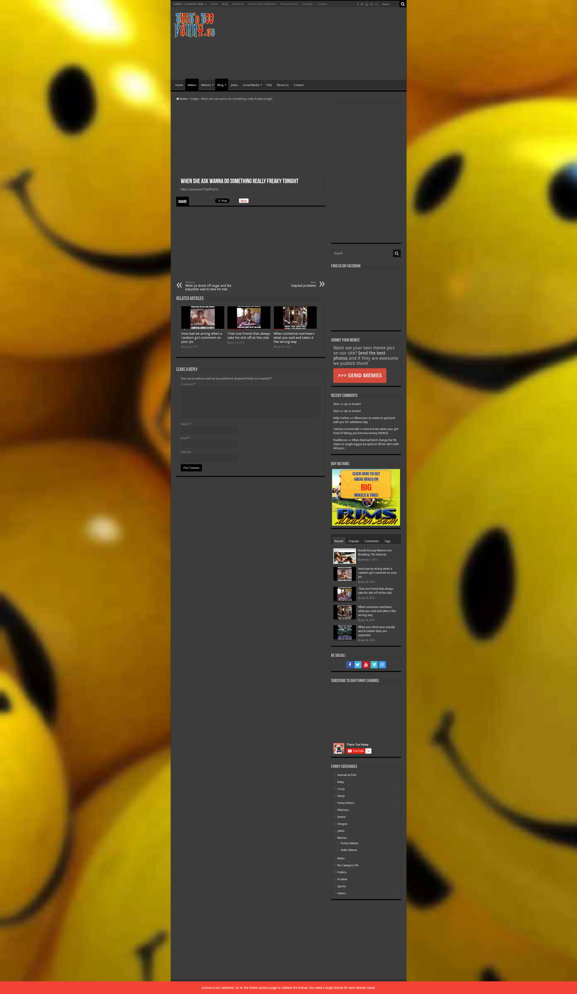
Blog (225, 4)
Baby (340, 782)
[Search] (403, 4)
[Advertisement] (321, 43)
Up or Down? (352, 404)
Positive (342, 879)
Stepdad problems (303, 284)
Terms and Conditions (262, 4)
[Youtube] (367, 4)
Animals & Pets (346, 775)
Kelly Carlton (341, 418)
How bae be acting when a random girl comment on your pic (201, 338)
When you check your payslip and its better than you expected (376, 631)
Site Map (307, 4)
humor (341, 817)
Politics (341, 872)
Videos (192, 85)
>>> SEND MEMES (360, 375)
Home (214, 4)
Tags (387, 541)
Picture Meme (349, 843)
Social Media (251, 85)
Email (185, 438)
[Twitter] (362, 4)
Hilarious (343, 810)
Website (186, 452)
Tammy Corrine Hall (346, 429)
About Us (238, 4)
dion (336, 404)
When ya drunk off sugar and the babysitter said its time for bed (208, 286)
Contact (322, 4)
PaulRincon (340, 440)
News (341, 858)
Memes (206, 85)
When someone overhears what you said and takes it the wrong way (294, 338)
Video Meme (349, 850)
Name (186, 424)
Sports (341, 886)
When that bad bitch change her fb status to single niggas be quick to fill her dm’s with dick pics (366, 444)
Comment (188, 384)
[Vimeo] (371, 4)
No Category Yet (347, 865)
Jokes (234, 85)
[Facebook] (358, 4)
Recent (339, 541)
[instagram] (376, 4)
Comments (372, 541)
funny (341, 796)
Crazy (194, 98)
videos (341, 893)
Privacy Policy (289, 4)
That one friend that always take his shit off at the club (248, 336)
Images (342, 824)
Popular (354, 541)
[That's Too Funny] (194, 24)
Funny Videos (345, 803)
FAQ (269, 85)
